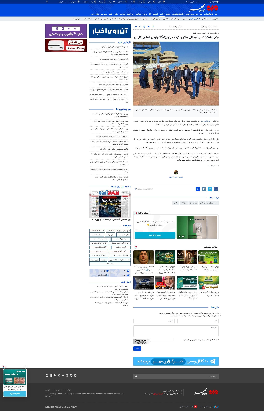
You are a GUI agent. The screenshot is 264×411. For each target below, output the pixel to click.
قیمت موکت (123, 235)
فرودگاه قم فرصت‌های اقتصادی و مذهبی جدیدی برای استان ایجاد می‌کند (109, 298)
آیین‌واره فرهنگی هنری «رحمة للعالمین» (114, 59)
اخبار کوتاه (126, 282)
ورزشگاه (183, 202)
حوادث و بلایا (88, 18)
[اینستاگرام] (67, 376)
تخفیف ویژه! (15, 393)
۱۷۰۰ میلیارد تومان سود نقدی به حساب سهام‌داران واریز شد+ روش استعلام (110, 122)
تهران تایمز (94, 259)
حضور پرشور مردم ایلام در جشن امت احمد (113, 84)
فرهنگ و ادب (208, 14)
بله (131, 2)
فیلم (110, 14)
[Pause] (179, 236)
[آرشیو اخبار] (51, 376)
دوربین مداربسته (100, 239)
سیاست (138, 14)
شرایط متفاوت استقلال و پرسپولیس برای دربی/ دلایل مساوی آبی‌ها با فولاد (109, 143)
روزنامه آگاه (110, 264)
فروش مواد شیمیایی (99, 243)
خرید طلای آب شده (97, 230)
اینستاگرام (121, 2)
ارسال (137, 348)
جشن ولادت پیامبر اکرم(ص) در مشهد (114, 72)
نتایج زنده (86, 2)
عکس (116, 14)
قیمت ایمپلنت (121, 247)
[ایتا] (47, 376)
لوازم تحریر (110, 230)
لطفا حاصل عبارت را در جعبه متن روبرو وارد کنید (201, 340)
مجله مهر (104, 14)
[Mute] (183, 236)
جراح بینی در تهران (123, 230)
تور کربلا (110, 235)
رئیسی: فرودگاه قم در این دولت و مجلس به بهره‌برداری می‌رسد (112, 287)
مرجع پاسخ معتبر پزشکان (119, 243)
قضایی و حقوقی (194, 18)
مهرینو (104, 259)
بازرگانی (48, 389)
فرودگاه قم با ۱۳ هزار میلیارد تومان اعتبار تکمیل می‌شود (111, 304)
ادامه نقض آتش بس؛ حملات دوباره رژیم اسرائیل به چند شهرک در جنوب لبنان (110, 53)
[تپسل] (135, 212)
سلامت (168, 14)
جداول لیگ (73, 2)
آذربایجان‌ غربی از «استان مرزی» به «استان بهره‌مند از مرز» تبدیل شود (109, 65)
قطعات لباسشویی (100, 247)
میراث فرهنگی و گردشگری (171, 18)
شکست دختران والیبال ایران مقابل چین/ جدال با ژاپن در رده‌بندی (109, 163)
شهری (185, 18)
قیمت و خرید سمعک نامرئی (119, 259)
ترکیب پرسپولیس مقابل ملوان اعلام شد (114, 149)
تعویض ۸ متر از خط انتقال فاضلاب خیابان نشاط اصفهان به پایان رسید (111, 178)
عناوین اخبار (214, 18)
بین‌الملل (130, 14)
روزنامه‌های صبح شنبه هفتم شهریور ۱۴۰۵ (113, 219)
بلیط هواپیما (98, 251)
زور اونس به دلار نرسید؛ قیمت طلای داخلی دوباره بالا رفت (109, 170)
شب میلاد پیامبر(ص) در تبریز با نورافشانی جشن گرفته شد (109, 100)
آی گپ (140, 2)
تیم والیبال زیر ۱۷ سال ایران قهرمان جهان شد (112, 136)
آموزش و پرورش (132, 18)
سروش (150, 2)
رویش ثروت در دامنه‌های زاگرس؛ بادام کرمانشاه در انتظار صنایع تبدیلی (110, 115)
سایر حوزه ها (77, 18)
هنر (201, 14)
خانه (216, 14)
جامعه (162, 14)
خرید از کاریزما (155, 235)
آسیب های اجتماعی (101, 18)
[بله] (71, 376)
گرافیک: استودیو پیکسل (187, 407)
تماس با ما (57, 389)
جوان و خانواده (156, 18)
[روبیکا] (59, 376)
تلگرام (160, 2)
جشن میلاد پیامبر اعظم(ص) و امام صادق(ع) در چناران (109, 89)
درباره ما (68, 389)
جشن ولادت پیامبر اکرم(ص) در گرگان (115, 46)
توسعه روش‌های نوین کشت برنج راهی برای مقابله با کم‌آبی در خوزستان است (109, 155)
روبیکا (101, 2)
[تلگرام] (75, 376)
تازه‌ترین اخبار (124, 42)
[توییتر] (63, 376)
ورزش (145, 14)
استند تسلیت (96, 235)
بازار (150, 14)
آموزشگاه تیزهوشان (119, 251)
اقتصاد (155, 14)
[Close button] (25, 367)
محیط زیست (144, 18)
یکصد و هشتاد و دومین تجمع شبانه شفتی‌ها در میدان (109, 94)
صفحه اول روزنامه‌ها (121, 187)
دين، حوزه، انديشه (191, 14)
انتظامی (204, 18)
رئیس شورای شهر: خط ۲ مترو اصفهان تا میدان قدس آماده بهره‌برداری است (109, 130)
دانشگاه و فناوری (178, 14)
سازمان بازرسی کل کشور (208, 202)
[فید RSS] (55, 376)
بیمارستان (193, 202)
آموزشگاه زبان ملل (98, 255)
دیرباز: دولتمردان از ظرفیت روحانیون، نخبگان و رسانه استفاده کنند (109, 78)
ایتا (92, 2)
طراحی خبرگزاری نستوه (207, 407)
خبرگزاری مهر (206, 121)
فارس (176, 202)
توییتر (111, 2)
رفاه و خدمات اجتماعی (117, 18)
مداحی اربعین (121, 239)
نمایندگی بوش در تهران (120, 255)
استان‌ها (122, 14)
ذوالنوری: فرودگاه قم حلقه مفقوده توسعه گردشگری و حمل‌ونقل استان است (109, 293)
